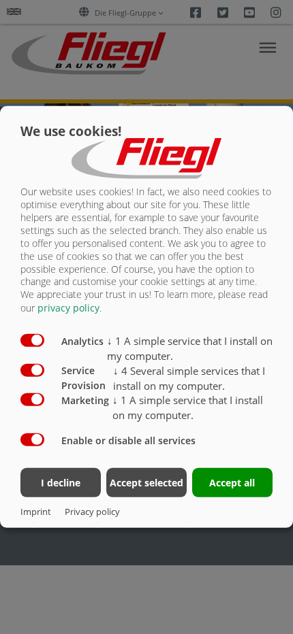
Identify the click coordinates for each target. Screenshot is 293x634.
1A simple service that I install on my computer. (187, 407)
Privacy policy (92, 511)
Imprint (35, 511)
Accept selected (146, 482)
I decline (60, 482)
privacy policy (68, 307)
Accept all (232, 482)
